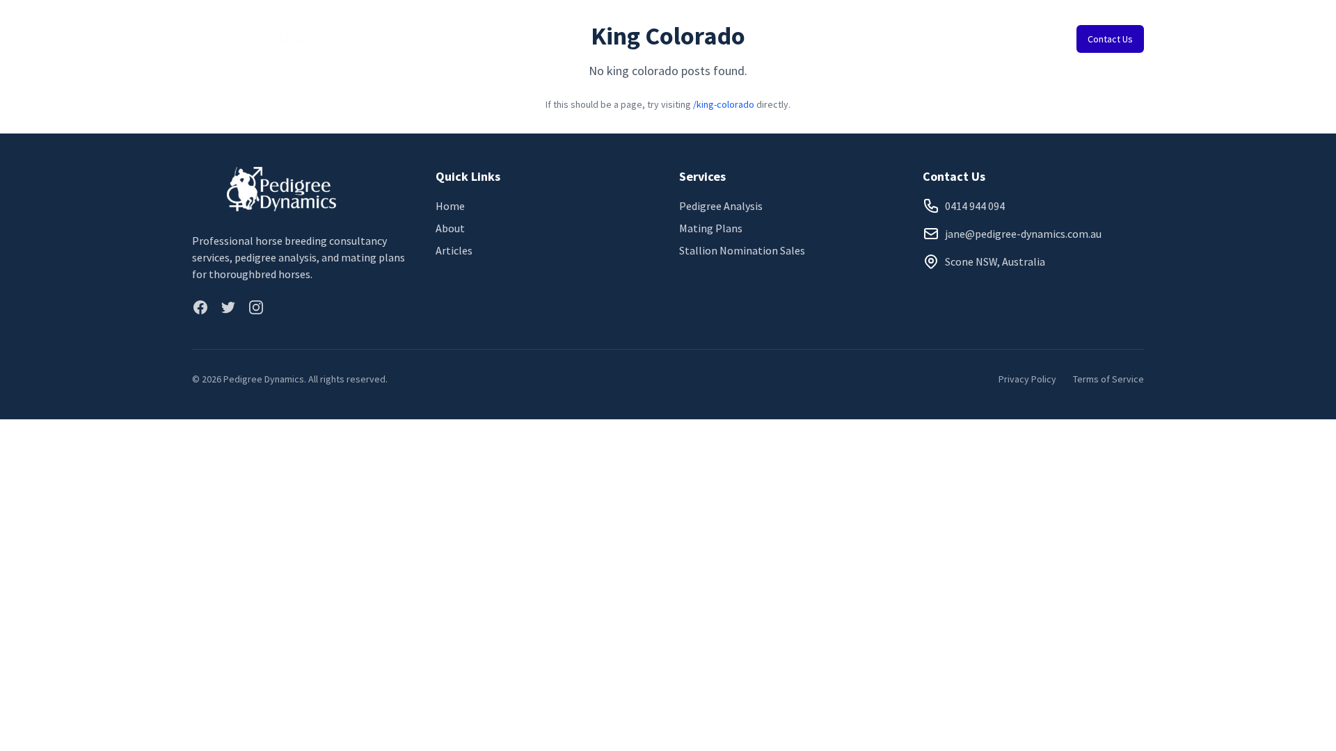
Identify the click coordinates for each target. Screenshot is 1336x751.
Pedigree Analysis (721, 206)
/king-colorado (723, 104)
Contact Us (1110, 39)
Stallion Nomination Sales (742, 250)
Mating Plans (710, 228)
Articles (454, 250)
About (450, 228)
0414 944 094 (975, 206)
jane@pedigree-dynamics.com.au (1023, 234)
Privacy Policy (1027, 379)
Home (450, 206)
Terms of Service (1108, 379)
